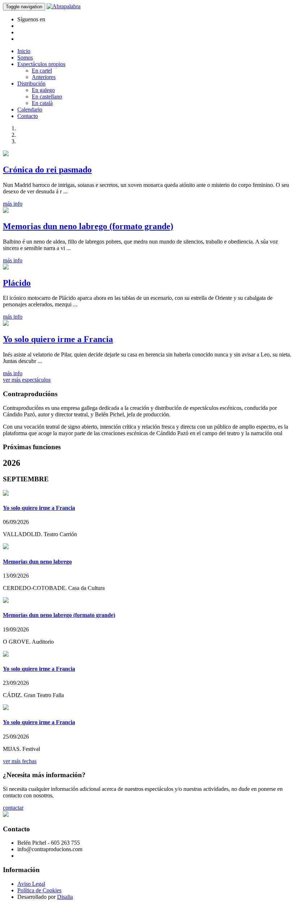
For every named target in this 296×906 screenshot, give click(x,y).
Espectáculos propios (41, 64)
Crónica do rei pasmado (47, 169)
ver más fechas (19, 761)
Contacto (27, 116)
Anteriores (44, 77)
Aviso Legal (31, 884)
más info (12, 204)
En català (42, 103)
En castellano (47, 96)
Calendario (29, 109)
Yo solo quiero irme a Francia (58, 339)
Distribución (31, 83)
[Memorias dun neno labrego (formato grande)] (6, 211)
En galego (43, 90)
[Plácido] (6, 267)
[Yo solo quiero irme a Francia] (6, 324)
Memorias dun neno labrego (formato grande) (88, 226)
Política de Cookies (39, 890)
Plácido (17, 283)
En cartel (42, 70)
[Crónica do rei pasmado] (6, 154)
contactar (13, 808)
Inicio (23, 51)
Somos (25, 57)
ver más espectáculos (27, 380)
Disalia (65, 897)
